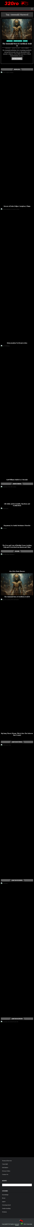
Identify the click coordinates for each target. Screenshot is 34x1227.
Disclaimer (5, 1167)
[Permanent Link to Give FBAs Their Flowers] (17, 561)
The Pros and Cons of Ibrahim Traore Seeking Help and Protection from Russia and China (17, 546)
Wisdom (25, 41)
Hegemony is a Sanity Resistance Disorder (17, 525)
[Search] (32, 9)
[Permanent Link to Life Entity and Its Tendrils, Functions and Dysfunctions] (17, 494)
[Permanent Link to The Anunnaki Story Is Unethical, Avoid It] (17, 29)
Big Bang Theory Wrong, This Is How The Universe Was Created (17, 734)
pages (3, 1201)
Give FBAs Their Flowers (17, 571)
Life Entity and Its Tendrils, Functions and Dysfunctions (17, 504)
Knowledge (9, 41)
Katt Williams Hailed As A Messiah (17, 480)
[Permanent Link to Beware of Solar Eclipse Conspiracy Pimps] (17, 138)
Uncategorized (6, 1205)
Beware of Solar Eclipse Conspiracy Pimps (17, 206)
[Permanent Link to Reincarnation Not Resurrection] (17, 275)
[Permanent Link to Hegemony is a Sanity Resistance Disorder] (17, 516)
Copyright (5, 1164)
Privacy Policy (6, 1171)
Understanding (18, 41)
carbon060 (7, 48)
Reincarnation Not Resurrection (17, 343)
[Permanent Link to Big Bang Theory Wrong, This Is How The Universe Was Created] (17, 665)
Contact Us (5, 1174)
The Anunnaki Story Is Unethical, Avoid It (17, 44)
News (3, 1198)
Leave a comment (25, 48)
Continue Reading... (17, 59)
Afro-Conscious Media (23, 1225)
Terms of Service (7, 1160)
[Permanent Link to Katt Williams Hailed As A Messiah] (17, 411)
